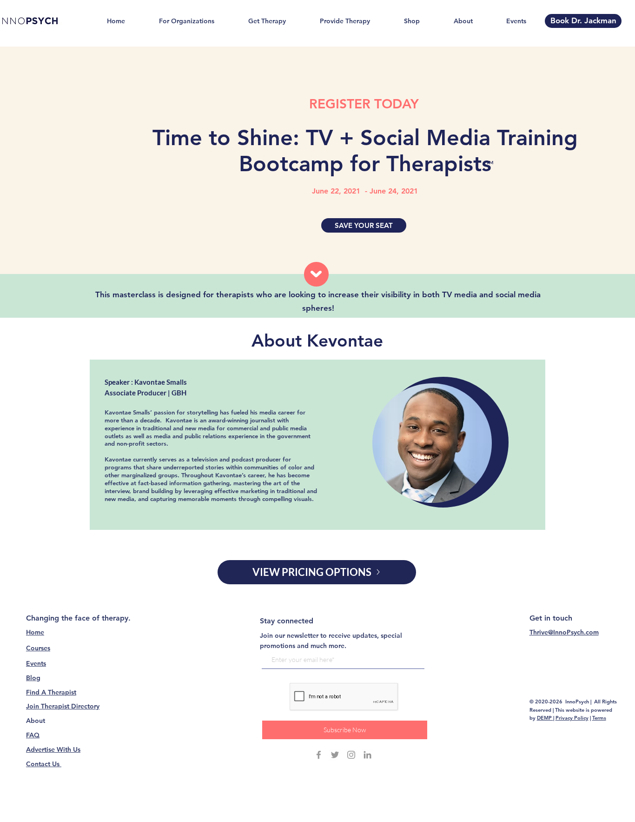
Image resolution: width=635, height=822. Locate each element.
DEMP (545, 718)
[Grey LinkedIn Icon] (367, 754)
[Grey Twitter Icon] (335, 754)
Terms (599, 718)
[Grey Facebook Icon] (318, 754)
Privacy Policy (572, 718)
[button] (363, 225)
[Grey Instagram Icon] (351, 754)
